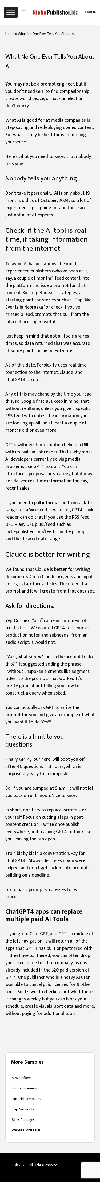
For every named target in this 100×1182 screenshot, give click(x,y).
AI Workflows (21, 1078)
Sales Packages (23, 1120)
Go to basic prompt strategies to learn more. (44, 893)
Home (9, 34)
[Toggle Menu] (10, 12)
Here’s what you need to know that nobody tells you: (48, 160)
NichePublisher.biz (71, 1165)
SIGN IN (90, 12)
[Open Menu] (23, 12)
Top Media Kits (23, 1109)
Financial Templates (26, 1099)
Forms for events (24, 1088)
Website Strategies (26, 1130)
